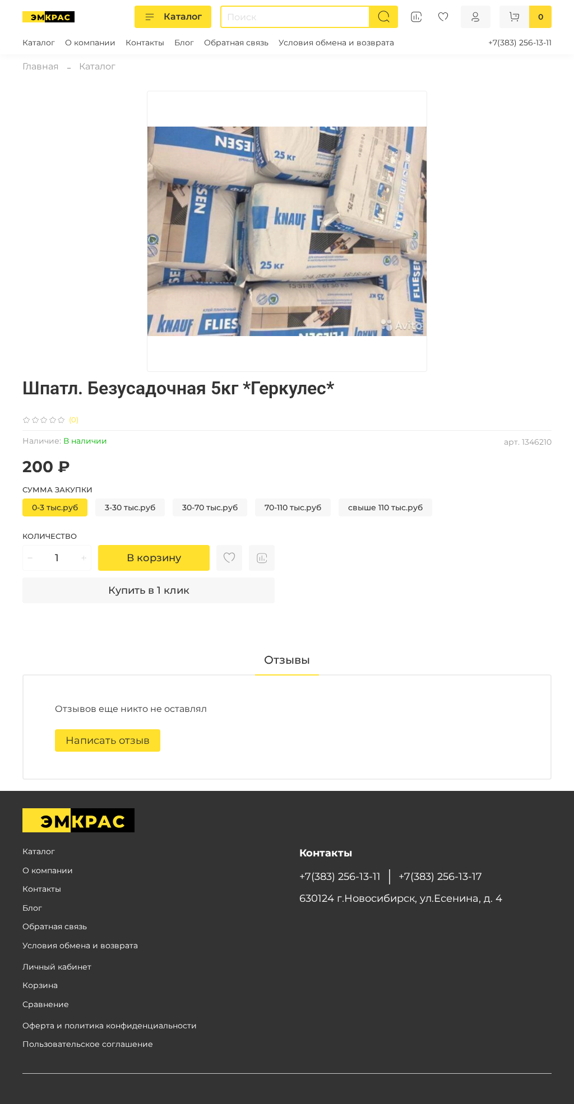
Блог (184, 43)
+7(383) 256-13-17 (440, 876)
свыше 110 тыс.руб (385, 507)
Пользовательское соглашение (87, 1044)
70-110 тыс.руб (293, 507)
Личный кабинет (56, 967)
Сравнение (45, 1004)
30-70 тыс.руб (210, 507)
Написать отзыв (108, 740)
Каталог (183, 16)
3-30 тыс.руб (130, 507)
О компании (90, 43)
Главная (40, 66)
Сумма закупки (57, 490)
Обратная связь (236, 43)
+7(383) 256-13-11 (520, 43)
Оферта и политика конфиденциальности (109, 1026)
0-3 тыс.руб (55, 507)
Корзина (40, 985)
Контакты (145, 43)
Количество (49, 536)
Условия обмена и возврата (336, 43)
